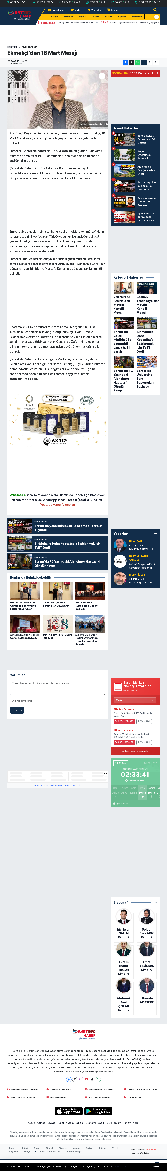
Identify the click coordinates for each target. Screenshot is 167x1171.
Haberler (12, 47)
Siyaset (82, 17)
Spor (96, 17)
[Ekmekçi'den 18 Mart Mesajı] (57, 99)
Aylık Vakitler (122, 803)
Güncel (68, 17)
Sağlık (101, 1123)
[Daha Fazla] (144, 62)
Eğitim (122, 17)
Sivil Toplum (29, 47)
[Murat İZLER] (120, 578)
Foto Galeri (59, 10)
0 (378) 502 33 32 (125, 742)
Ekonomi (136, 17)
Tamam (155, 1166)
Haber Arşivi (134, 1097)
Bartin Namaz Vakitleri (101, 1089)
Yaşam (108, 17)
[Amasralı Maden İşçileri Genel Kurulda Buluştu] (25, 623)
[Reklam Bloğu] (57, 419)
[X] (74, 1079)
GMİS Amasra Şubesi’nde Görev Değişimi (86, 605)
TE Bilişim (151, 1150)
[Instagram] (80, 1079)
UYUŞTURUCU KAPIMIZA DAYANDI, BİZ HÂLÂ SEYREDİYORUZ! (141, 547)
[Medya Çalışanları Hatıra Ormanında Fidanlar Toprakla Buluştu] (90, 623)
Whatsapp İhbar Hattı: (72, 500)
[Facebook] (69, 1079)
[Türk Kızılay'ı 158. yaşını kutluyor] (58, 623)
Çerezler (120, 1166)
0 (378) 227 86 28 (125, 721)
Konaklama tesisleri (50, 1152)
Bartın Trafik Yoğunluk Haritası (143, 1089)
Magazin (13, 1152)
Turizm (127, 1123)
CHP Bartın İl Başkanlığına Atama (141, 581)
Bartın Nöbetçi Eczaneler (24, 1089)
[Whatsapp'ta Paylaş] (137, 62)
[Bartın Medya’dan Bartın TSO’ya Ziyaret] (58, 591)
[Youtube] (86, 1079)
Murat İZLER (137, 575)
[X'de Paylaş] (131, 62)
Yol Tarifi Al (145, 721)
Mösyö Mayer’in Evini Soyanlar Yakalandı (142, 566)
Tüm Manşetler (58, 1097)
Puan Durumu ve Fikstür (23, 1097)
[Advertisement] (57, 206)
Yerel (136, 1123)
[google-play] (98, 1111)
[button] (156, 17)
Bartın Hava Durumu (61, 1089)
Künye (115, 10)
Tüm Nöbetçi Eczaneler (137, 751)
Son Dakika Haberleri (99, 1097)
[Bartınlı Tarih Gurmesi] (120, 561)
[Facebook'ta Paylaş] (125, 62)
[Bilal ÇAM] (120, 545)
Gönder (17, 710)
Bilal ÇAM (135, 541)
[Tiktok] (92, 1079)
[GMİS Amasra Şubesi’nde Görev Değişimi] (90, 591)
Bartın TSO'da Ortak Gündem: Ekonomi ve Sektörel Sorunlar (23, 605)
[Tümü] (155, 533)
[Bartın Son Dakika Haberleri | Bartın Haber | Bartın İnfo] (19, 16)
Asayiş (55, 17)
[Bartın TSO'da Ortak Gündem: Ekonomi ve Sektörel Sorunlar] (25, 591)
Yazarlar (96, 10)
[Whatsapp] (98, 1079)
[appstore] (68, 1111)
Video (78, 10)
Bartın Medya (74, 1152)
